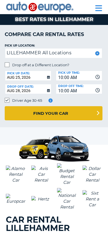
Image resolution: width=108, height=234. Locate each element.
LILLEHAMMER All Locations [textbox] (39, 52)
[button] (96, 53)
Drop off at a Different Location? (40, 65)
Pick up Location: (20, 45)
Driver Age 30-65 (27, 100)
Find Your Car (50, 113)
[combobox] (79, 75)
